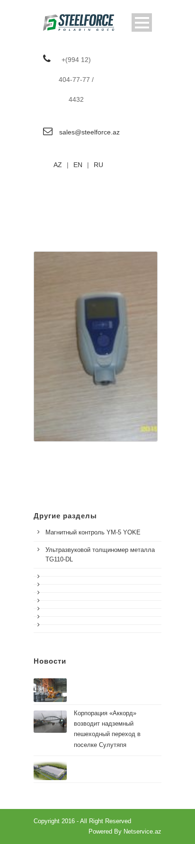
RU (98, 165)
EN (77, 165)
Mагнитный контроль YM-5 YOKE (93, 532)
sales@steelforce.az (89, 132)
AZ (57, 165)
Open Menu (142, 22)
